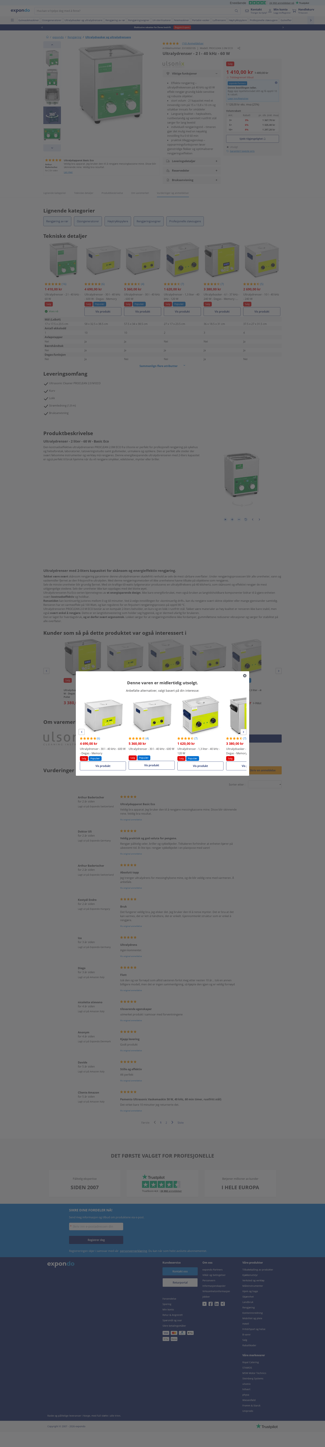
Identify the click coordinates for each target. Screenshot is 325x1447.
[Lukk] (244, 675)
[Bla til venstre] (82, 732)
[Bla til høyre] (243, 732)
